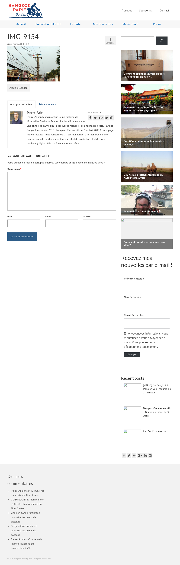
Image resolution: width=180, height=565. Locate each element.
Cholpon (15, 512)
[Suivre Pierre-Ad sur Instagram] (112, 117)
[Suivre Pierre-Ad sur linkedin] (107, 117)
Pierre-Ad (17, 44)
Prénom (134, 278)
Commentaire (14, 169)
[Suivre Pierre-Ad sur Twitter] (95, 117)
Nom (10, 216)
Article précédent (18, 87)
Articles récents (47, 104)
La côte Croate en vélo (155, 431)
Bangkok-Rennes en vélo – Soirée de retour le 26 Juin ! (157, 412)
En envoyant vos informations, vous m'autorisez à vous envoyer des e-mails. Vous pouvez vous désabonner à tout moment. (146, 340)
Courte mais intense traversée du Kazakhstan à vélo (26, 543)
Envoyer (132, 354)
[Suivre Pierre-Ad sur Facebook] (90, 117)
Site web (87, 216)
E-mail (48, 216)
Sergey (15, 526)
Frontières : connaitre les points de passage (25, 517)
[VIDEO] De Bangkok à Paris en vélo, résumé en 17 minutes (157, 389)
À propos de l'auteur (21, 104)
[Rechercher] (161, 41)
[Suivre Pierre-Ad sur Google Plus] (101, 117)
